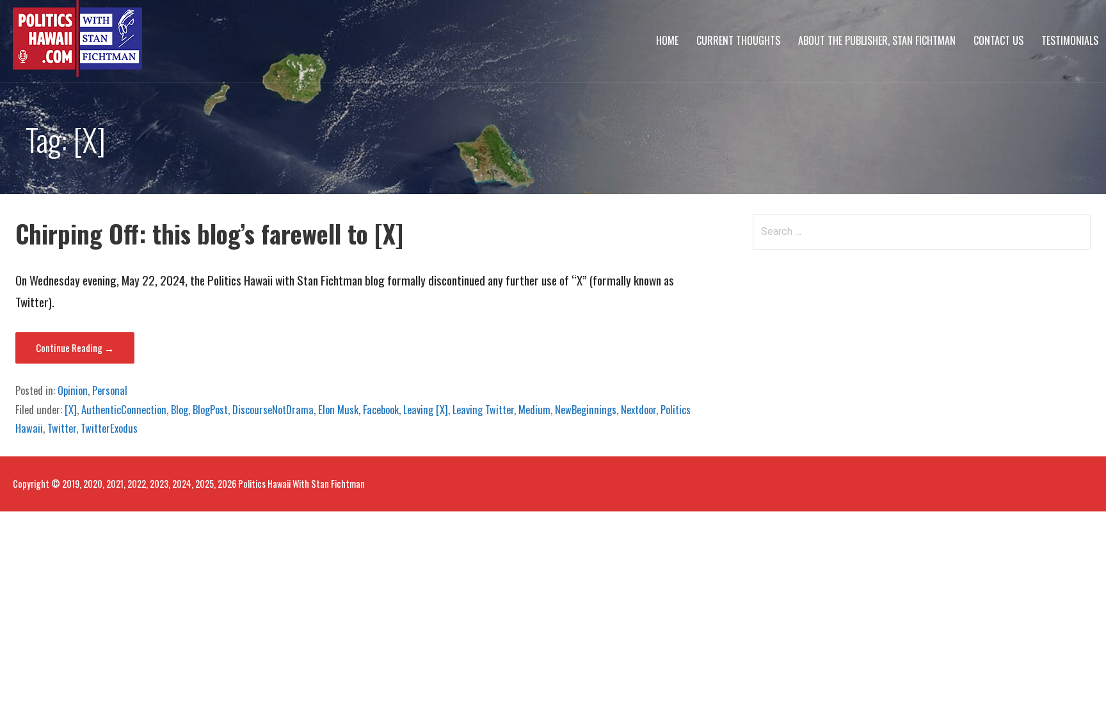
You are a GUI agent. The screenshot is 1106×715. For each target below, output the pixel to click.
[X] (71, 409)
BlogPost (210, 409)
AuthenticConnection (123, 409)
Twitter (61, 428)
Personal (109, 390)
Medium (534, 409)
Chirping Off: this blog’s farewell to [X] (209, 233)
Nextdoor (638, 409)
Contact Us (998, 40)
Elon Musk (338, 409)
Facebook (381, 409)
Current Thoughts (738, 40)
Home (667, 40)
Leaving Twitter (483, 409)
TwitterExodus (109, 428)
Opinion (73, 390)
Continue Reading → (75, 348)
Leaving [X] (425, 409)
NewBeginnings (585, 409)
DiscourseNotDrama (273, 409)
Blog (179, 409)
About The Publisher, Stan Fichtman (877, 40)
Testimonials (1069, 40)
